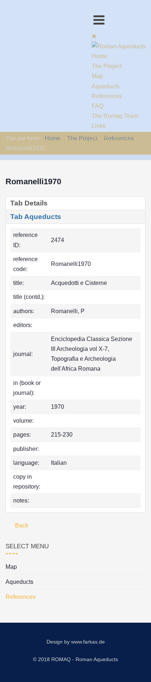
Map (11, 567)
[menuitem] (99, 56)
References (20, 597)
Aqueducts (19, 582)
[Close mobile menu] (94, 36)
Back (21, 525)
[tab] (75, 203)
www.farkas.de (88, 642)
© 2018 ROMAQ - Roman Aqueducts (75, 659)
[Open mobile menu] (99, 20)
